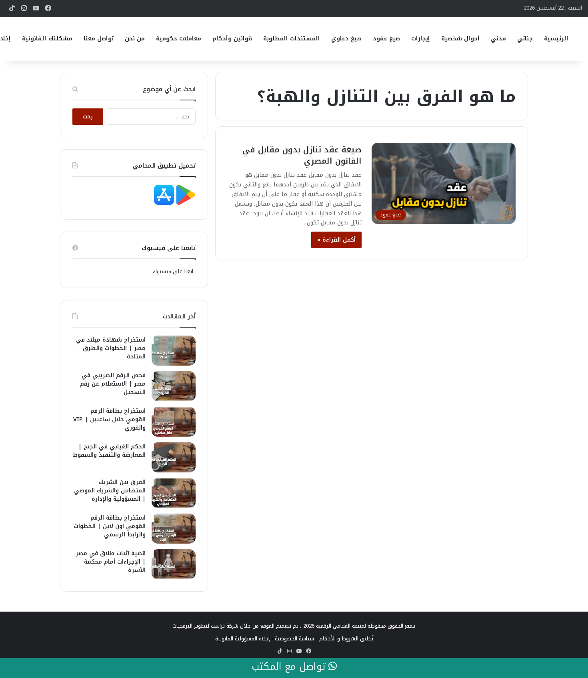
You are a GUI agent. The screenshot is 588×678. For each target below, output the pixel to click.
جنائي (525, 38)
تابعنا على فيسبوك (174, 271)
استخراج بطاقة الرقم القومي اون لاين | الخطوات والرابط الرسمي (110, 526)
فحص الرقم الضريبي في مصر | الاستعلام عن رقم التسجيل (113, 384)
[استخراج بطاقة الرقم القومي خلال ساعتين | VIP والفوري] (174, 422)
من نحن (135, 38)
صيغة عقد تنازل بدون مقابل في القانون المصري (302, 155)
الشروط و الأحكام (338, 639)
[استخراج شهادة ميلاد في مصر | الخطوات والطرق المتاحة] (174, 351)
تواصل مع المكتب (290, 667)
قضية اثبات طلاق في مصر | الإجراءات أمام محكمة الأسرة (111, 562)
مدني (498, 38)
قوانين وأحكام (232, 38)
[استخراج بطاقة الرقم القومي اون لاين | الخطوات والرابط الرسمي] (174, 529)
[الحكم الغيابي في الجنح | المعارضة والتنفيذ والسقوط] (174, 457)
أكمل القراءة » (336, 239)
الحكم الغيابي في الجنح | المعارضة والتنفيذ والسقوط (109, 450)
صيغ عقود (386, 38)
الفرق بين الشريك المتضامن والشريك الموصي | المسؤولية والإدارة (110, 490)
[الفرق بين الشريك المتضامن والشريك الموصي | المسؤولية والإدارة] (174, 493)
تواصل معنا (99, 38)
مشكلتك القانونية (47, 38)
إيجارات (420, 38)
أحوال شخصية (460, 38)
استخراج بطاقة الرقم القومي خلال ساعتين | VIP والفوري (109, 419)
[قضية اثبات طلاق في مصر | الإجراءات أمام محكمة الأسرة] (174, 564)
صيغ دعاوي (346, 38)
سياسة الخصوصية (294, 639)
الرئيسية (556, 38)
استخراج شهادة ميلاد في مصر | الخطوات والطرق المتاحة (111, 348)
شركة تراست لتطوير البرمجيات (205, 626)
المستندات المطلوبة (291, 38)
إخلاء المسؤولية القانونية (242, 639)
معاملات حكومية (178, 38)
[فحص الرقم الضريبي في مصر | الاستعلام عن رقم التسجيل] (174, 386)
